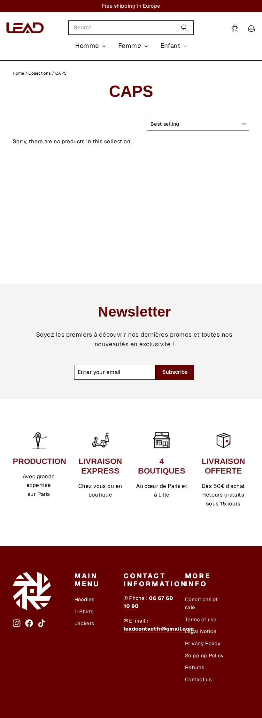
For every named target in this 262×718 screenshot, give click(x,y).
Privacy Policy (202, 643)
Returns (194, 667)
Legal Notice (200, 631)
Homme (88, 45)
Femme (130, 45)
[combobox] (131, 27)
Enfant (171, 45)
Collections (39, 73)
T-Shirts (84, 611)
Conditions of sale (201, 603)
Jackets (84, 623)
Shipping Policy (204, 655)
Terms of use (200, 619)
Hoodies (84, 599)
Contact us (198, 679)
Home (18, 73)
